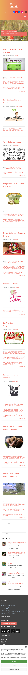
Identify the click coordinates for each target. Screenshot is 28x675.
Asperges (11, 77)
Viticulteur (5, 463)
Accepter (14, 661)
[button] (26, 646)
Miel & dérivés (12, 83)
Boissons (21, 78)
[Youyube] (16, 12)
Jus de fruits (18, 267)
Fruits (22, 81)
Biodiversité (4, 641)
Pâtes (12, 84)
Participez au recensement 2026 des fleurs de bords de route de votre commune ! (15, 583)
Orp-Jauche (14, 358)
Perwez (15, 268)
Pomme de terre (16, 84)
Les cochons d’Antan (11, 284)
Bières (21, 213)
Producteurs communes (8, 86)
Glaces (11, 82)
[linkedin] (19, 12)
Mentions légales (18, 672)
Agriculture (3, 638)
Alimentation (4, 639)
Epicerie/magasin (14, 81)
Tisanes (16, 88)
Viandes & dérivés (11, 89)
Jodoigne (15, 82)
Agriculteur (11, 128)
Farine (20, 81)
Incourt (8, 169)
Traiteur (16, 272)
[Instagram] (22, 12)
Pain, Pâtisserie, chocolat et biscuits (16, 410)
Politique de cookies (10, 672)
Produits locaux (11, 88)
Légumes (7, 83)
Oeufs (16, 83)
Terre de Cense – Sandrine (13, 142)
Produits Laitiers (6, 87)
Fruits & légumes (6, 82)
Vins (16, 89)
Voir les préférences (14, 669)
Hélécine (5, 409)
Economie (3, 644)
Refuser (14, 665)
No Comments (22, 91)
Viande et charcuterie (14, 130)
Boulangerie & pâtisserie (8, 405)
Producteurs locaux (17, 86)
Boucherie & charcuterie (12, 263)
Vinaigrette (18, 222)
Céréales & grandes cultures (9, 457)
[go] (24, 534)
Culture (2, 642)
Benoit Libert (17, 55)
